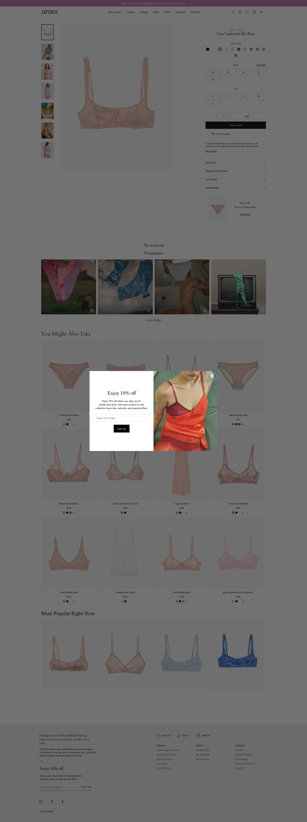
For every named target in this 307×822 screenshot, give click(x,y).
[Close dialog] (212, 376)
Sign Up (121, 428)
